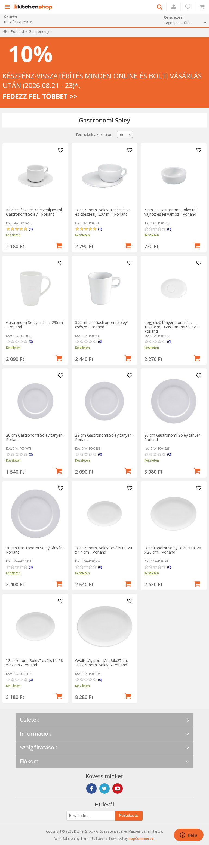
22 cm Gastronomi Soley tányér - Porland (104, 437)
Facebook (91, 788)
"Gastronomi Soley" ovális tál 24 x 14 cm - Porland (103, 550)
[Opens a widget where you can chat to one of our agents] (189, 835)
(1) (31, 228)
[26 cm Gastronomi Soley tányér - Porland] (173, 401)
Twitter (104, 788)
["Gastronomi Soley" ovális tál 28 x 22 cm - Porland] (35, 626)
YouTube (117, 788)
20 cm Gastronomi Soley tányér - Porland (35, 437)
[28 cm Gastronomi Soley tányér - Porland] (35, 513)
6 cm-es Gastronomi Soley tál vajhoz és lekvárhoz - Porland (170, 212)
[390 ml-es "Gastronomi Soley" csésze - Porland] (104, 288)
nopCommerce (141, 838)
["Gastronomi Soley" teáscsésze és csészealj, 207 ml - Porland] (104, 175)
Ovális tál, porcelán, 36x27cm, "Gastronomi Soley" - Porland (101, 662)
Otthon (5, 33)
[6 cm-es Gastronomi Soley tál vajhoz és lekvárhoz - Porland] (173, 175)
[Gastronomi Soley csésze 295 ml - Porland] (35, 288)
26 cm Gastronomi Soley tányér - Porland (173, 437)
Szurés (10, 16)
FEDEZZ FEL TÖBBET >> (40, 96)
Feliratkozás (129, 816)
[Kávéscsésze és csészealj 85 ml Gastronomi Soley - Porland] (35, 175)
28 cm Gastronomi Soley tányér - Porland (35, 550)
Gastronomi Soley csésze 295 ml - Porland (35, 324)
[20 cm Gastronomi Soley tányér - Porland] (35, 401)
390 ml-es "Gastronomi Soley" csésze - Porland (101, 324)
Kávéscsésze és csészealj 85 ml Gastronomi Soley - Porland (34, 212)
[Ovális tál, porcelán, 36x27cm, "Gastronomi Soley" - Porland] (104, 626)
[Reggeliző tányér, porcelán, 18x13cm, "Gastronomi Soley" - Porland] (173, 288)
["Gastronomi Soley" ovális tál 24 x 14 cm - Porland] (104, 513)
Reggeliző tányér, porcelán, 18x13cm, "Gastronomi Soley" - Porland (172, 327)
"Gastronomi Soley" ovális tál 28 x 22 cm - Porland (34, 662)
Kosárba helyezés (58, 245)
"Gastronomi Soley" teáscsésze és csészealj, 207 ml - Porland (103, 212)
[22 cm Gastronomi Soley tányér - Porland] (104, 401)
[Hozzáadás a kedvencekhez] (61, 150)
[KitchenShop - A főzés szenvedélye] (34, 7)
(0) (169, 228)
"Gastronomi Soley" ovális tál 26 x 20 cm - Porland (172, 550)
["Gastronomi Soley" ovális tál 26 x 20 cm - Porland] (173, 513)
